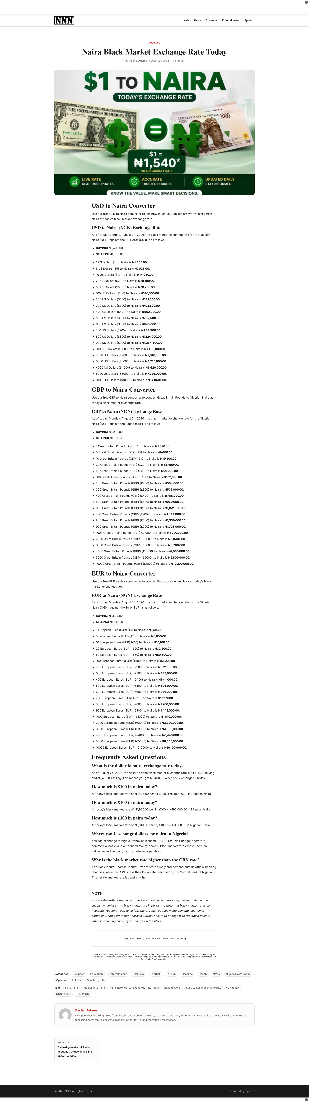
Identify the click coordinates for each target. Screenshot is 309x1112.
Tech (105, 980)
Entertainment (118, 973)
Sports (91, 980)
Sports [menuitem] (248, 20)
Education (96, 973)
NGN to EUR (233, 987)
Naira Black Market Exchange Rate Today (134, 987)
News (216, 973)
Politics (76, 980)
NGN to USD (83, 993)
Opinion (61, 980)
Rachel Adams (138, 60)
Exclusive (139, 973)
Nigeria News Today (238, 973)
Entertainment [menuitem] (231, 20)
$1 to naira (71, 987)
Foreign (171, 973)
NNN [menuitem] (186, 20)
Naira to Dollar (173, 987)
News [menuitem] (197, 20)
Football (155, 973)
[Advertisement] (154, 7)
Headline (187, 973)
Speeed (250, 1091)
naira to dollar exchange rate (203, 987)
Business (154, 42)
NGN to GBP (63, 993)
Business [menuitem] (211, 20)
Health (203, 973)
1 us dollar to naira (93, 987)
